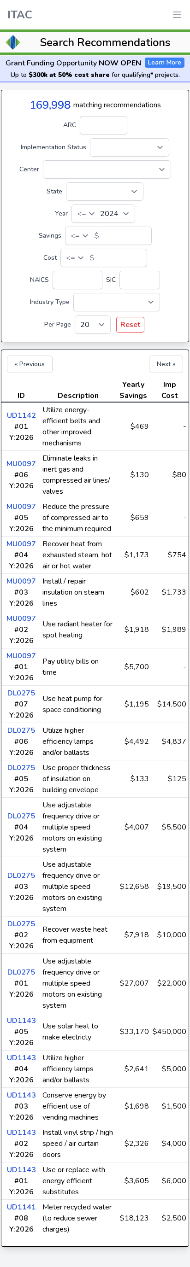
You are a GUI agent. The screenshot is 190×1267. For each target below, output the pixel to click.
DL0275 (21, 693)
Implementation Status (53, 147)
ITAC (19, 14)
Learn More (164, 62)
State (54, 191)
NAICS (39, 279)
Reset (130, 325)
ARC (69, 125)
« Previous (30, 364)
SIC (111, 279)
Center (29, 169)
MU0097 (21, 464)
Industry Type (50, 302)
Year (61, 213)
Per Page (57, 324)
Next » (166, 364)
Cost (50, 257)
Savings (50, 235)
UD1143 (21, 1021)
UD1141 (21, 1207)
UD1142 (21, 415)
